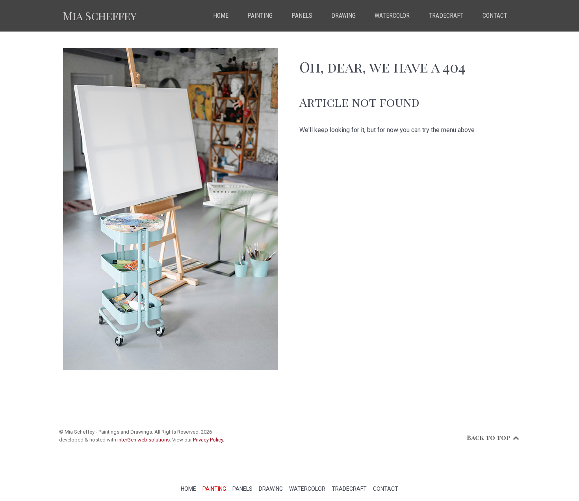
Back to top (489, 437)
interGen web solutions (143, 440)
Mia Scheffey (100, 15)
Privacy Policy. (208, 440)
